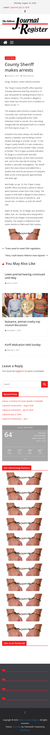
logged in (20, 371)
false (25, 459)
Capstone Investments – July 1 (15, 419)
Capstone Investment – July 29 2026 (17, 410)
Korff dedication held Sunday (23, 344)
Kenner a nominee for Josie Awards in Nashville (22, 401)
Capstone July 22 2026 (19, 7)
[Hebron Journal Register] (5, 42)
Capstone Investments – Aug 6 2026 (17, 405)
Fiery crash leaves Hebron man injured (25, 255)
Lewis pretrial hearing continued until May (25, 276)
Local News (10, 58)
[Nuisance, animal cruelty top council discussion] (25, 294)
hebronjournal (28, 76)
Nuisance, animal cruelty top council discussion (22, 323)
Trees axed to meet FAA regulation (22, 248)
